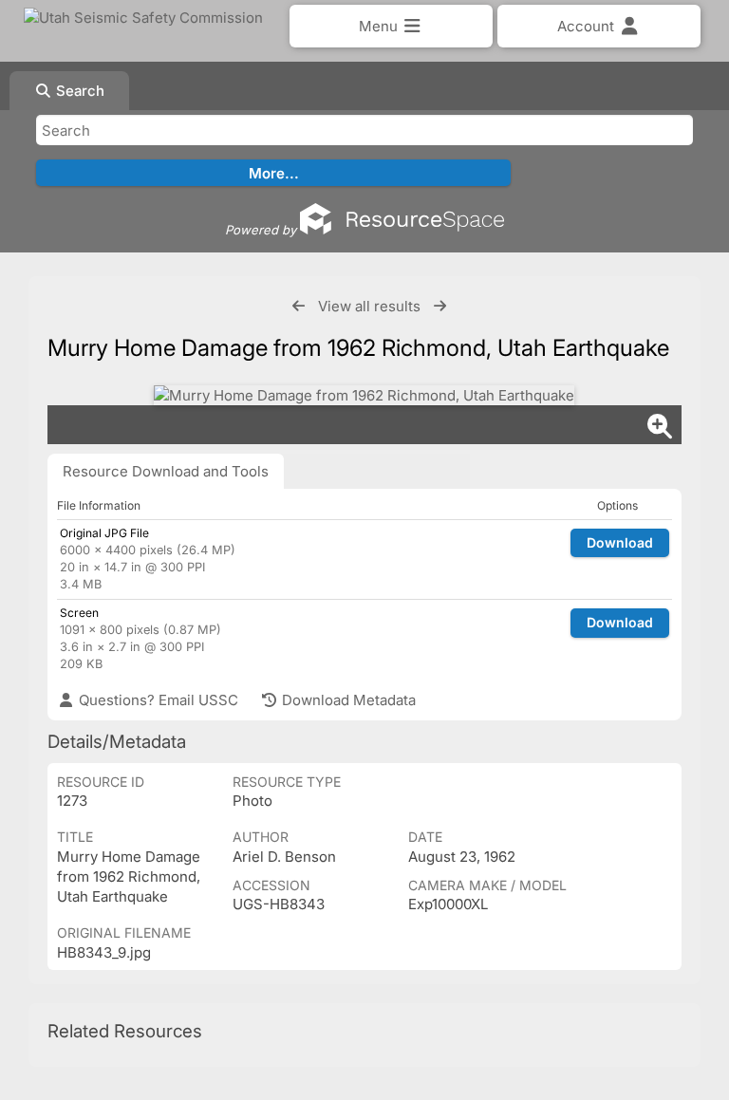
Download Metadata (347, 700)
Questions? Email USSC (156, 700)
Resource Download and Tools (166, 471)
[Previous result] (298, 306)
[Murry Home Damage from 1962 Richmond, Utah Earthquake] (364, 395)
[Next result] (440, 306)
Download (620, 542)
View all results (369, 306)
